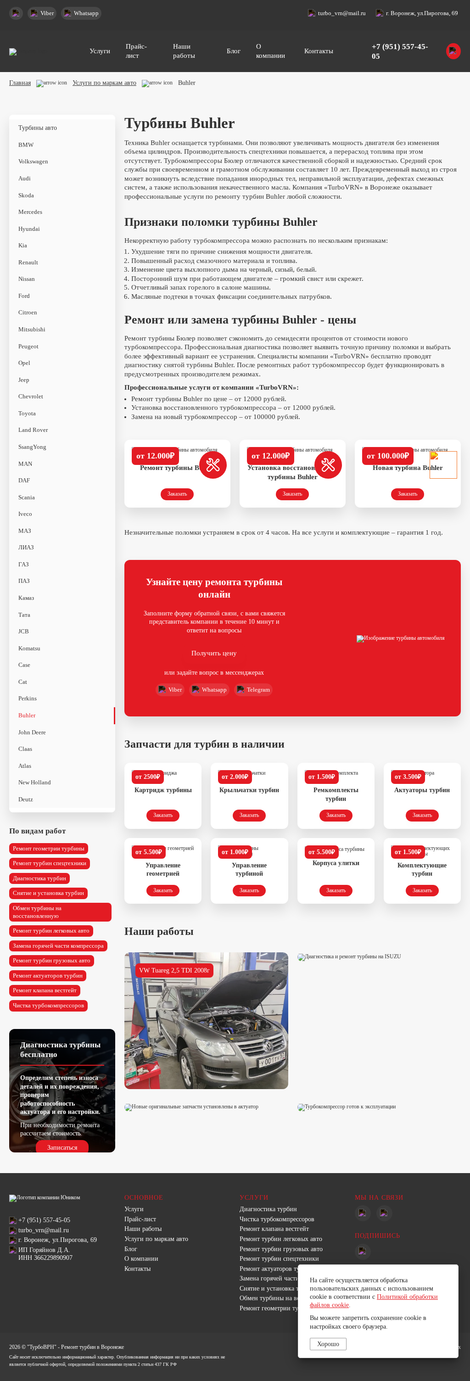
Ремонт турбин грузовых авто (51, 960)
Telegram (258, 690)
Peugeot (28, 346)
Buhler (26, 715)
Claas (25, 749)
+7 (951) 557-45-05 (400, 51)
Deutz (25, 799)
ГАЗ (23, 564)
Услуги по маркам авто (104, 82)
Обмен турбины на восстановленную (37, 912)
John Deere (32, 732)
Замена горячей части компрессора (58, 946)
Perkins (27, 698)
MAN (25, 464)
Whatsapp (86, 13)
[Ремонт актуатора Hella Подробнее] (206, 1107)
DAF (24, 480)
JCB (23, 631)
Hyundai (29, 229)
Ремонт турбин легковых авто (51, 931)
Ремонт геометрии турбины (48, 848)
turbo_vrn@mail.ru (342, 13)
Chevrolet (30, 396)
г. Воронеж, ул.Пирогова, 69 (422, 13)
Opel (24, 363)
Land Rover (33, 430)
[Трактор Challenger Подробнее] (379, 1107)
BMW (26, 145)
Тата (24, 615)
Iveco (25, 514)
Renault (28, 262)
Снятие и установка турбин (48, 893)
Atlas (24, 766)
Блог (234, 51)
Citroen (27, 312)
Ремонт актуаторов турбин (48, 976)
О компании (270, 51)
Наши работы (184, 51)
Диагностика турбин (39, 878)
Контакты (318, 51)
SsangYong (32, 447)
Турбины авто (37, 127)
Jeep (23, 380)
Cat (22, 682)
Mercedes (30, 212)
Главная (20, 82)
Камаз (26, 598)
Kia (22, 245)
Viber (47, 13)
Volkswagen (33, 161)
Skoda (26, 195)
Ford (24, 296)
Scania (26, 497)
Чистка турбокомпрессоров (48, 1005)
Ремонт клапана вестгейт (45, 990)
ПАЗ (24, 581)
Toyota (27, 413)
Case (24, 665)
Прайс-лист (136, 51)
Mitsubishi (31, 329)
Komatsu (29, 648)
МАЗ (24, 531)
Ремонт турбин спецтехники (49, 863)
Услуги (100, 51)
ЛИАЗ (26, 547)
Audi (24, 178)
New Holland (34, 782)
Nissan (26, 279)
